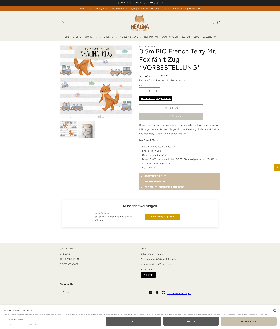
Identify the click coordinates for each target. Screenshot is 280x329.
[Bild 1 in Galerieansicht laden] (68, 129)
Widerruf (148, 275)
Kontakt (144, 249)
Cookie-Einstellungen (179, 293)
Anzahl (142, 85)
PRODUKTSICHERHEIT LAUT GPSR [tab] (164, 187)
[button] (63, 22)
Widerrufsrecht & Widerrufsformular (158, 259)
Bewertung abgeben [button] (162, 216)
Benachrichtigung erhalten (156, 98)
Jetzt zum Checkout (171, 116)
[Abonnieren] (109, 292)
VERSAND (65, 254)
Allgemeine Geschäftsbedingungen (158, 264)
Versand (153, 80)
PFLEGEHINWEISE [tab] (154, 181)
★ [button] (277, 167)
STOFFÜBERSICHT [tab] (155, 176)
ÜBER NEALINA (67, 249)
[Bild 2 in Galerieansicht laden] (86, 129)
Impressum (146, 269)
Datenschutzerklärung (152, 254)
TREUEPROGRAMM (69, 259)
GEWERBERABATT (69, 264)
